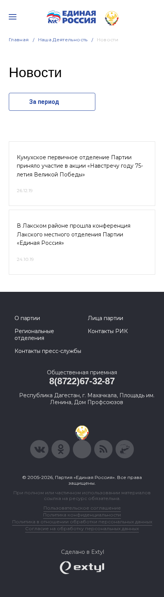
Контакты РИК (108, 331)
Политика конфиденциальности (82, 515)
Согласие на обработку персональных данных (82, 528)
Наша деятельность (63, 39)
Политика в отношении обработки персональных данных (82, 521)
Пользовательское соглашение (82, 508)
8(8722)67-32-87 (81, 381)
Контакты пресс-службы (47, 351)
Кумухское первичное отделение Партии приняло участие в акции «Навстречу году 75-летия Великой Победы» (80, 166)
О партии (27, 318)
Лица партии (105, 318)
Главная (19, 39)
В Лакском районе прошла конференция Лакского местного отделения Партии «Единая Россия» (73, 234)
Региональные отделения (34, 334)
